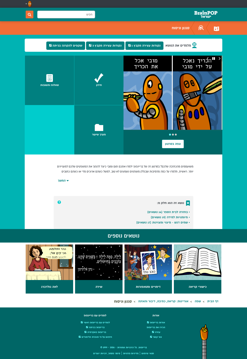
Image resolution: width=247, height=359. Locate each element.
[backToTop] (204, 341)
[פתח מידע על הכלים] (59, 202)
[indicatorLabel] (176, 135)
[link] (99, 80)
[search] (29, 14)
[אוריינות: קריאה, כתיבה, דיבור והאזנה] (201, 28)
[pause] (214, 58)
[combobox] (66, 14)
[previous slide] (219, 58)
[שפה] (216, 28)
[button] (28, 4)
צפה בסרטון (173, 144)
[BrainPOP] (205, 14)
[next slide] (208, 58)
